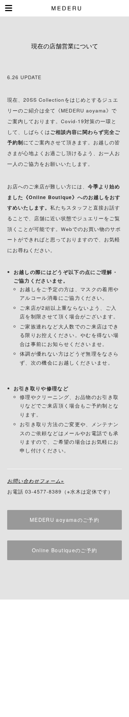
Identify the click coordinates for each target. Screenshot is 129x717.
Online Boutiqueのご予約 (64, 550)
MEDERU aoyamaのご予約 (64, 519)
